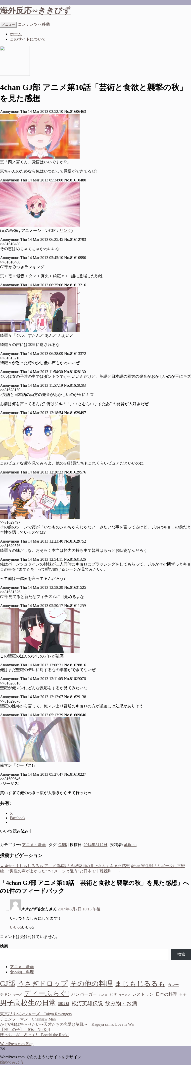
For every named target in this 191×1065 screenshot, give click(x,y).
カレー (173, 985)
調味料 (63, 1004)
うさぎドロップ (42, 983)
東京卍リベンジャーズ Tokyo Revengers (36, 1014)
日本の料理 (166, 994)
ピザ (113, 994)
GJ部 (62, 845)
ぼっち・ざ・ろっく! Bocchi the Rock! (34, 1035)
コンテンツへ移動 (34, 24)
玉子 (183, 994)
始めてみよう (12, 1062)
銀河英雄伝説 (87, 1003)
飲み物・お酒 (121, 1003)
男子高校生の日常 (28, 1003)
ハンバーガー (84, 994)
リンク (65, 230)
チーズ (17, 994)
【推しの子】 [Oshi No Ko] (25, 1029)
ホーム (16, 34)
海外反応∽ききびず (35, 10)
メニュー (8, 24)
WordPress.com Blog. (17, 1044)
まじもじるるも (140, 983)
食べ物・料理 (22, 972)
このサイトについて (28, 39)
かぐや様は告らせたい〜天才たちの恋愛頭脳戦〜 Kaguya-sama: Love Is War (67, 1024)
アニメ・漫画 (34, 845)
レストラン (142, 994)
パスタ (103, 994)
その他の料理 (91, 983)
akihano (130, 845)
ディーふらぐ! (46, 993)
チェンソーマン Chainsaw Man (28, 1019)
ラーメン (124, 994)
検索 (4, 946)
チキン (5, 994)
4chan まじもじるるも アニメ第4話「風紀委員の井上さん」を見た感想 (65, 866)
